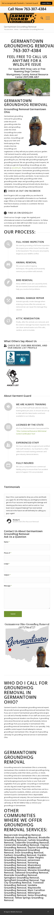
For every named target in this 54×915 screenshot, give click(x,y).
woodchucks (16, 168)
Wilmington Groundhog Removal (22, 894)
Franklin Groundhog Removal (25, 856)
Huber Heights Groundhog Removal (24, 859)
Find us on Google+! (20, 212)
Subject (7, 575)
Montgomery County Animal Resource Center (27, 75)
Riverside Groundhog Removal (20, 875)
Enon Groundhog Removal (29, 852)
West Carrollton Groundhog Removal (24, 891)
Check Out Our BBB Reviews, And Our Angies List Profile (27, 346)
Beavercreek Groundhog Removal (22, 834)
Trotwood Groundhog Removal (23, 884)
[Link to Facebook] (48, 912)
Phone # (7, 553)
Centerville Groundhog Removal (21, 844)
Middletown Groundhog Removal (22, 869)
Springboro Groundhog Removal (21, 877)
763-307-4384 (35, 8)
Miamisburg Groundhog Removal (22, 866)
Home (16, 29)
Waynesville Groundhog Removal (22, 889)
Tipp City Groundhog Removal (24, 881)
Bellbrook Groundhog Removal (20, 837)
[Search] (40, 18)
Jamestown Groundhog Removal (22, 861)
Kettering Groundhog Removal (21, 864)
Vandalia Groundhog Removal (20, 886)
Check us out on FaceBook (24, 190)
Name (7, 542)
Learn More (46, 3)
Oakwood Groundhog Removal (31, 872)
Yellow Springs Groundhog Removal (23, 899)
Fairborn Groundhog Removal (20, 855)
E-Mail (7, 564)
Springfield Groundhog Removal (21, 880)
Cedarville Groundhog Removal (32, 842)
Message (8, 586)
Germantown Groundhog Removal (20, 26)
